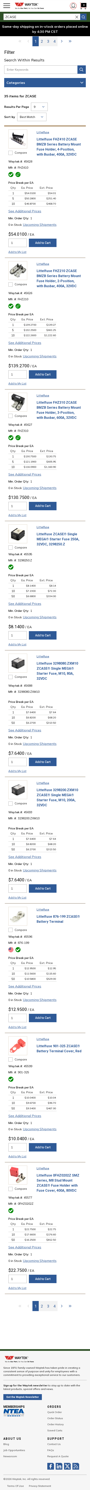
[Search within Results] (81, 69)
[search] (83, 17)
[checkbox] (10, 153)
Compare (21, 153)
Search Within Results (24, 60)
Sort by (9, 117)
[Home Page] (29, 6)
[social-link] (51, 1466)
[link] (20, 41)
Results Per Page (16, 107)
